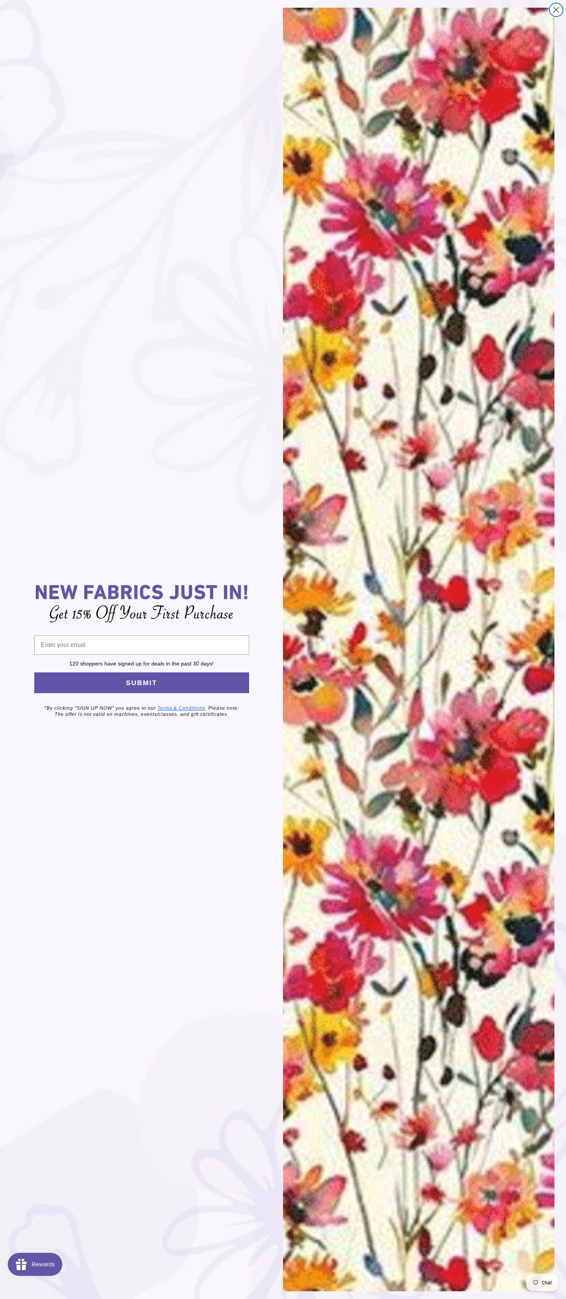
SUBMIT (141, 683)
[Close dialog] (556, 10)
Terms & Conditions (181, 708)
